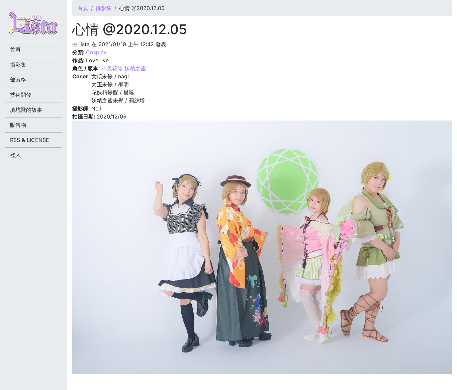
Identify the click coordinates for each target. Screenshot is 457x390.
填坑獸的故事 (26, 109)
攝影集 (104, 8)
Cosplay (96, 52)
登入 (15, 155)
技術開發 (20, 94)
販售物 (18, 125)
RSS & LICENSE (29, 140)
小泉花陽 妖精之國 (123, 68)
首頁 (83, 8)
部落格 (18, 79)
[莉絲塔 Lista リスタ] (33, 25)
